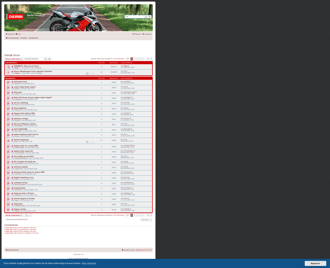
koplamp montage (21, 119)
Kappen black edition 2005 (24, 113)
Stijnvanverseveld (129, 92)
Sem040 (17, 83)
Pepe (16, 200)
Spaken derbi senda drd (23, 151)
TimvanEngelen (19, 153)
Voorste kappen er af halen (24, 199)
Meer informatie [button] (89, 263)
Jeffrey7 (17, 94)
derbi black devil (20, 82)
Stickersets (18, 204)
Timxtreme (18, 174)
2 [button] (134, 59)
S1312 (17, 104)
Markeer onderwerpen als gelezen (101, 58)
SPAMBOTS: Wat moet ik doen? (26, 66)
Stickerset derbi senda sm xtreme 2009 (29, 172)
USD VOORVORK (20, 129)
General (38, 68)
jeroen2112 (18, 190)
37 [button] (148, 59)
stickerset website (21, 167)
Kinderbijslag (19, 125)
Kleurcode (18, 92)
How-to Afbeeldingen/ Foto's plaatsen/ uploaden (33, 71)
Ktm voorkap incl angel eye (24, 162)
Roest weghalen (20, 108)
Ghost (17, 179)
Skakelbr (126, 209)
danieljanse (18, 195)
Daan (16, 68)
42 (124, 71)
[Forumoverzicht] (16, 16)
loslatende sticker (21, 183)
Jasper (17, 73)
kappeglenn (18, 99)
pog (125, 87)
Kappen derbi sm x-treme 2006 (26, 146)
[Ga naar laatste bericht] (128, 66)
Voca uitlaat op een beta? (24, 156)
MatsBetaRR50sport (21, 158)
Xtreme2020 (18, 163)
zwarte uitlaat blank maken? (25, 87)
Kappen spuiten (20, 209)
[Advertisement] (78, 46)
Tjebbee (17, 211)
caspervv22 (18, 168)
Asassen (17, 120)
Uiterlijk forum (12, 55)
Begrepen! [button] (315, 263)
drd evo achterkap (21, 103)
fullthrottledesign (20, 205)
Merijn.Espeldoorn (20, 184)
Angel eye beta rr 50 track (24, 193)
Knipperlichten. (20, 188)
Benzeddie (18, 131)
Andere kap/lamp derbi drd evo (26, 134)
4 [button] (140, 59)
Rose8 (17, 136)
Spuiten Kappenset (21, 140)
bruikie (17, 88)
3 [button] (137, 59)
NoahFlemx (18, 110)
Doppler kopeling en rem (24, 177)
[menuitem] (17, 34)
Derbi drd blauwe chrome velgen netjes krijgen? (33, 97)
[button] (127, 58)
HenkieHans (128, 182)
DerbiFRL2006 (19, 147)
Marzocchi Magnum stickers (25, 124)
